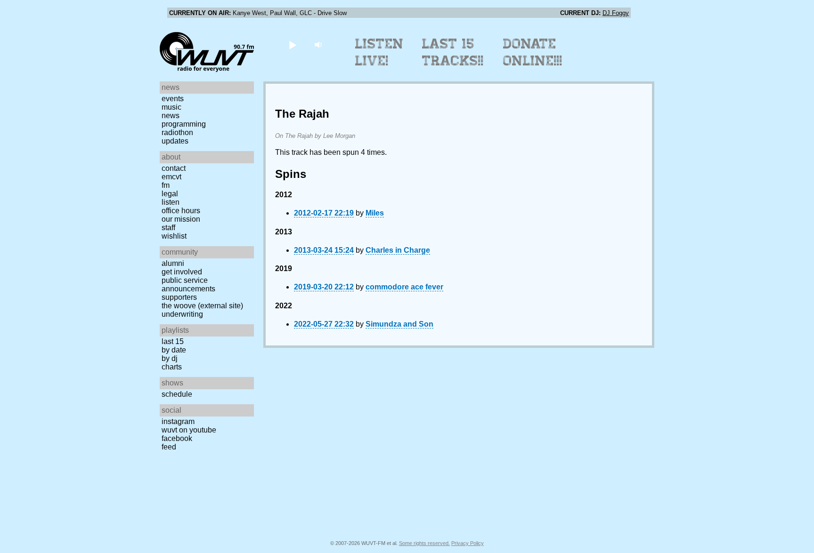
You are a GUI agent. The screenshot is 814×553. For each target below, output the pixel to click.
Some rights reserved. (424, 543)
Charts (172, 367)
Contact (174, 168)
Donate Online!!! (532, 52)
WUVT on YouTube (189, 430)
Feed (169, 447)
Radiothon (177, 132)
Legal (170, 194)
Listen (170, 202)
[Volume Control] (319, 44)
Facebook (177, 438)
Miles (375, 213)
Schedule (177, 394)
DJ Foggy (615, 12)
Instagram (178, 421)
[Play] (292, 44)
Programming (184, 124)
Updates (175, 141)
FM (166, 185)
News (170, 116)
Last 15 (173, 341)
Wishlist (174, 236)
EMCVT (171, 177)
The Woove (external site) (202, 306)
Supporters (179, 297)
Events (173, 99)
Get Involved (182, 272)
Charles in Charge (398, 250)
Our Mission (181, 219)
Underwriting (182, 314)
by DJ (170, 358)
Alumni (173, 263)
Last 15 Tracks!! (453, 52)
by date (174, 350)
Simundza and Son (399, 324)
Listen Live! (379, 52)
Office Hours (181, 211)
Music (171, 107)
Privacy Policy (467, 543)
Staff (168, 228)
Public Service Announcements (188, 284)
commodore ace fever (404, 287)
